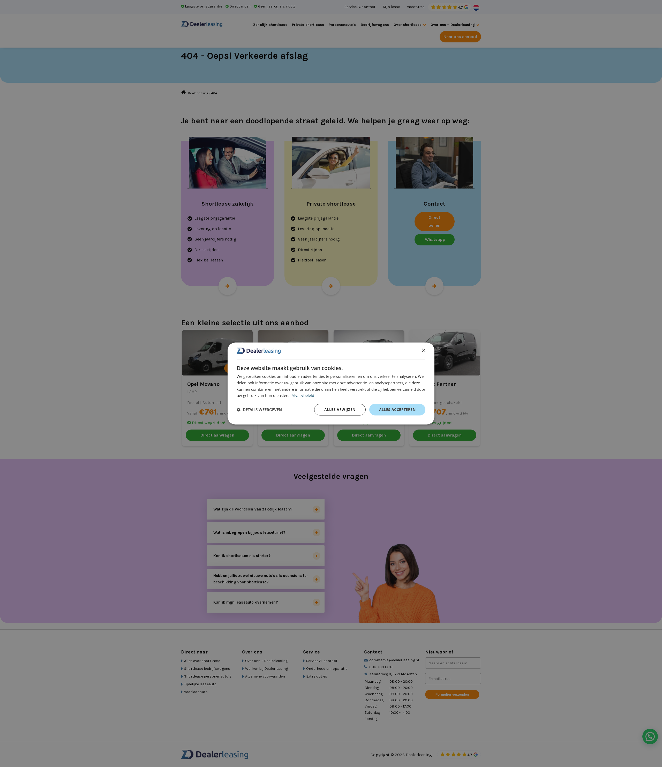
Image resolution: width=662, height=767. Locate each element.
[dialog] (331, 384)
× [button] (423, 350)
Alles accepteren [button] (397, 409)
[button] (259, 409)
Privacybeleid (302, 395)
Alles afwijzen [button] (340, 409)
